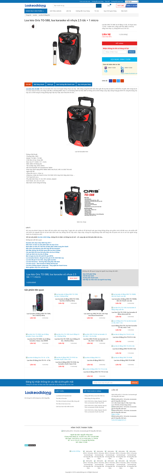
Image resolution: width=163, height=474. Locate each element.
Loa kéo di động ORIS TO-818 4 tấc (124, 349)
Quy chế (107, 1)
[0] (108, 6)
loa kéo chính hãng (44, 237)
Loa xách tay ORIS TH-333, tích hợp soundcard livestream (96, 314)
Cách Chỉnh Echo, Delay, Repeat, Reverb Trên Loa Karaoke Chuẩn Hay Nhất (96, 402)
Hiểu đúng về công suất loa (92, 398)
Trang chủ (28, 15)
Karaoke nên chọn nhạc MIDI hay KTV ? (38, 243)
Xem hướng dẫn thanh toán (65, 84)
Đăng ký (131, 52)
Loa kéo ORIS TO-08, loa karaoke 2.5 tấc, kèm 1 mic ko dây (95, 340)
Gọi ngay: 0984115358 (120, 59)
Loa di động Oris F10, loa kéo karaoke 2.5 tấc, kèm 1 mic (124, 326)
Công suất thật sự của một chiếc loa (95, 396)
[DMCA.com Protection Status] (30, 445)
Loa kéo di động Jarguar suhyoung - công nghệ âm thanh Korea (46, 265)
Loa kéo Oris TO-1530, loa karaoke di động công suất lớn (124, 313)
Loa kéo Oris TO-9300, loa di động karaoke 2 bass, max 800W (38, 340)
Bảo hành (124, 11)
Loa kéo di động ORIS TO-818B (124, 360)
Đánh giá (50, 84)
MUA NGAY (74, 278)
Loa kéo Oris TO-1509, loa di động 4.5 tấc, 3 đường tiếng (67, 340)
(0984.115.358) (115, 414)
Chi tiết (28, 84)
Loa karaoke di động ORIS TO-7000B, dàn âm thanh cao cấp (124, 300)
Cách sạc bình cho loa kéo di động (37, 254)
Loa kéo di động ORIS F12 (95, 360)
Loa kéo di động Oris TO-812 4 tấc (124, 337)
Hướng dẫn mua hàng (97, 1)
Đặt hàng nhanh (39, 84)
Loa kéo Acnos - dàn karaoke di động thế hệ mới (42, 263)
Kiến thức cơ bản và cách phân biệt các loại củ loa (42, 245)
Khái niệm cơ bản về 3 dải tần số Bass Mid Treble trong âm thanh (47, 246)
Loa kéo (35, 15)
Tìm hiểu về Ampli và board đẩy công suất (67, 401)
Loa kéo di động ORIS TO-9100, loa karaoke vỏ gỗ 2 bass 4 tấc (67, 363)
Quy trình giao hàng (110, 11)
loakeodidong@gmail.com (118, 420)
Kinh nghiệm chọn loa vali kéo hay (37, 267)
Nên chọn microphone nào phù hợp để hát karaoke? (43, 248)
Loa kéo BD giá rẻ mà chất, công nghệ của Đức (41, 260)
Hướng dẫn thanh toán (117, 1)
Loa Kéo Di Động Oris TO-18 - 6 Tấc (38, 360)
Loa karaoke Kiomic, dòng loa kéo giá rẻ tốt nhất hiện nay (45, 258)
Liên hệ (68, 11)
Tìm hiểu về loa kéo (61, 398)
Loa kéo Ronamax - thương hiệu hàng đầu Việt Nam (43, 262)
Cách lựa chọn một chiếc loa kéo (65, 406)
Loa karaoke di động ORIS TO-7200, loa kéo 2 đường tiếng (67, 300)
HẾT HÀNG (119, 43)
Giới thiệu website (55, 11)
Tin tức (97, 11)
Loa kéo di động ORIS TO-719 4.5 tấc (95, 372)
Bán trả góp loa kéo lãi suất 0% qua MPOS (39, 256)
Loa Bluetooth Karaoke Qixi (63, 396)
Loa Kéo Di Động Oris (44, 15)
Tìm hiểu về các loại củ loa (63, 404)
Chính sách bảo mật (85, 1)
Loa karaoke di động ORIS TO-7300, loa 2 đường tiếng (39, 314)
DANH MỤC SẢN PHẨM (34, 11)
